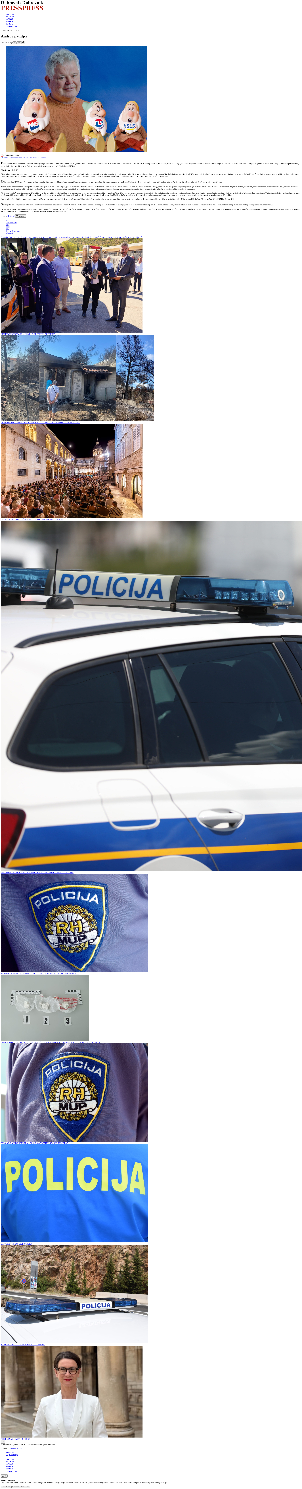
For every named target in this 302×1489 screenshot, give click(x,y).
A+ (19, 43)
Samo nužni (25, 1487)
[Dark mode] (4, 1476)
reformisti (9, 233)
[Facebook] (9, 216)
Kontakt (9, 24)
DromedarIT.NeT (16, 1449)
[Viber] (14, 216)
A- (15, 43)
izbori (8, 227)
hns (7, 220)
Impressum (10, 1453)
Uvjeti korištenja (12, 1455)
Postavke (15, 1487)
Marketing (10, 21)
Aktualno (10, 16)
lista (7, 229)
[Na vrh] (3, 1442)
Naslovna (10, 14)
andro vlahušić (11, 223)
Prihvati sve (6, 1487)
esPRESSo (10, 19)
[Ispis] (23, 42)
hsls (7, 225)
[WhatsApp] (11, 216)
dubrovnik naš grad (13, 231)
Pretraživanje (11, 26)
